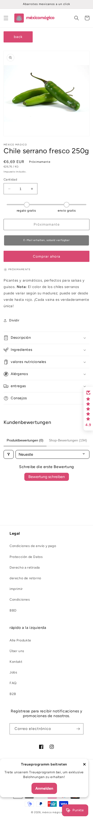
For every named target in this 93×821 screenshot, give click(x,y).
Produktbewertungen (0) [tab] (25, 440)
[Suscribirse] (78, 728)
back (18, 37)
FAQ (13, 683)
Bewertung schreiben (46, 476)
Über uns (17, 651)
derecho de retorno (25, 578)
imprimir (16, 589)
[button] (6, 18)
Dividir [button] (14, 320)
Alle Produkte (20, 640)
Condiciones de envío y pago (33, 546)
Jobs (13, 672)
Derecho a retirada (25, 568)
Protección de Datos (26, 557)
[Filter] (9, 454)
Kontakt (16, 662)
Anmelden (44, 788)
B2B (13, 694)
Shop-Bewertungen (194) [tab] (68, 440)
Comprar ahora (46, 256)
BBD (13, 610)
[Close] (84, 764)
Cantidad (10, 179)
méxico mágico (52, 812)
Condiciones (20, 600)
